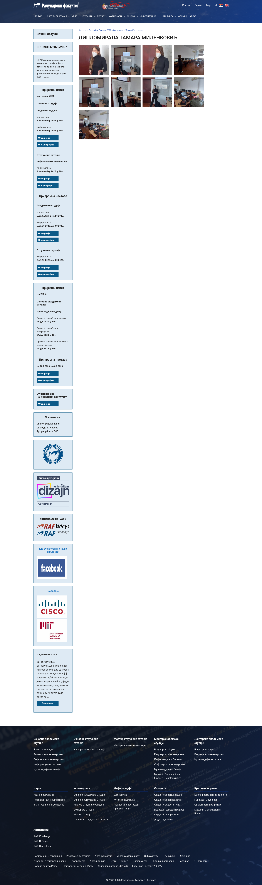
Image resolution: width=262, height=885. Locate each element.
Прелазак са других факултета (91, 819)
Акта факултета (103, 856)
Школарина (120, 795)
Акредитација (148, 16)
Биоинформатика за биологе (210, 795)
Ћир (208, 5)
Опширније (44, 138)
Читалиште (167, 16)
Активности (116, 16)
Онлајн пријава (46, 144)
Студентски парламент (167, 814)
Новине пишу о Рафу (45, 866)
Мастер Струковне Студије (89, 804)
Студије (38, 16)
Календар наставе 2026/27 (147, 866)
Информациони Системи (168, 759)
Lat (215, 5)
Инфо (193, 16)
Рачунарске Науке (164, 749)
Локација (185, 856)
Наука (100, 16)
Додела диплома (163, 819)
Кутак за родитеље (124, 800)
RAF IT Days (40, 841)
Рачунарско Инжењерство (169, 754)
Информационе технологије (89, 749)
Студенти (87, 16)
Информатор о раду (128, 856)
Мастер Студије (82, 814)
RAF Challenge (42, 836)
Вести (113, 861)
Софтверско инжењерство (49, 759)
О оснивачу (169, 856)
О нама (131, 16)
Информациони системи (47, 764)
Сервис (199, 5)
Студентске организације (168, 795)
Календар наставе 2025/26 (113, 866)
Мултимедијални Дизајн (167, 769)
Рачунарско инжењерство (48, 754)
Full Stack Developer (205, 800)
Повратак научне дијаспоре (49, 800)
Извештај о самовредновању (50, 861)
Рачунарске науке (44, 749)
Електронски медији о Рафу (77, 866)
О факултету (151, 856)
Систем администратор (207, 804)
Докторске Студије (84, 809)
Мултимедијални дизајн (47, 769)
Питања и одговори (163, 861)
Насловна (83, 30)
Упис (74, 16)
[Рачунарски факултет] (56, 5)
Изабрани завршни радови (169, 809)
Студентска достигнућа (167, 804)
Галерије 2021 (105, 30)
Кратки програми (57, 16)
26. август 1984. (46, 662)
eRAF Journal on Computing (49, 804)
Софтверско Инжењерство (169, 764)
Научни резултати (44, 795)
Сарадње (53, 591)
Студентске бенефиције (167, 800)
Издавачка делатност (78, 856)
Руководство (78, 861)
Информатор (140, 861)
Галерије (93, 30)
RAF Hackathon (42, 846)
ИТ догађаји (200, 861)
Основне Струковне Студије (89, 800)
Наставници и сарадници (48, 856)
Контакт (187, 5)
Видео (124, 861)
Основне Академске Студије (90, 795)
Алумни (182, 16)
